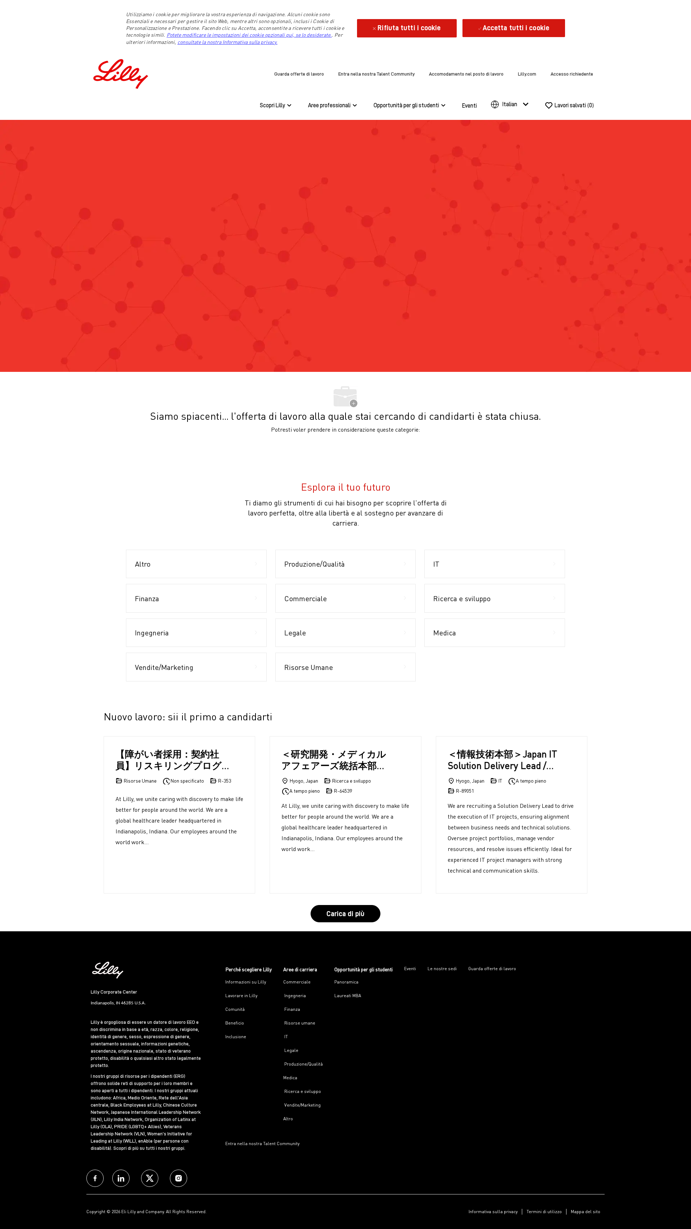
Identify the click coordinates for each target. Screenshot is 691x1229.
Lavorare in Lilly (241, 995)
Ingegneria (294, 995)
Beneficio (234, 1023)
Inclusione (235, 1036)
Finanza (291, 1009)
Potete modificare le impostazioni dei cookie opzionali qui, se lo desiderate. (249, 35)
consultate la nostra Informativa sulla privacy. (227, 42)
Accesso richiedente (572, 73)
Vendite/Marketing (302, 1105)
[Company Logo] (122, 72)
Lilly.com (527, 73)
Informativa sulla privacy (493, 1211)
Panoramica (346, 982)
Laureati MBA (347, 995)
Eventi (469, 106)
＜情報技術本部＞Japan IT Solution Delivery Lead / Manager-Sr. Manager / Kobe (502, 759)
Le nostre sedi (442, 968)
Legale (290, 1050)
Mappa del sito (585, 1211)
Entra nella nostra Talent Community (376, 73)
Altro (288, 1118)
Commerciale (297, 982)
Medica (290, 1077)
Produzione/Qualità (303, 1064)
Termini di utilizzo (544, 1211)
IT (285, 1036)
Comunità (235, 1009)
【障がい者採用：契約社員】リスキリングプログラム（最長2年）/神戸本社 (171, 759)
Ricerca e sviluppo (302, 1091)
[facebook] (95, 1178)
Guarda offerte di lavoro (299, 73)
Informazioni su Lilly (245, 982)
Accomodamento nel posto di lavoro (466, 73)
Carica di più (345, 913)
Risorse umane (299, 1023)
